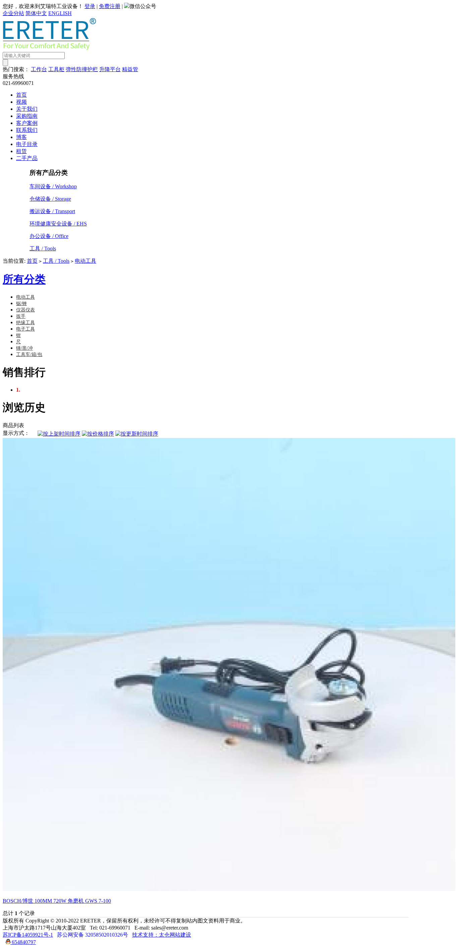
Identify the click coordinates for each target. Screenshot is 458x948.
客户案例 (27, 123)
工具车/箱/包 (29, 354)
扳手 (20, 316)
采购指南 (27, 116)
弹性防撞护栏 (82, 69)
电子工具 (25, 329)
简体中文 (36, 13)
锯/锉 (21, 303)
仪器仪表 (25, 309)
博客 (21, 137)
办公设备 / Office (49, 236)
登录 (89, 6)
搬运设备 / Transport (52, 211)
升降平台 (110, 69)
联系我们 (27, 130)
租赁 (21, 151)
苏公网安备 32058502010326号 (92, 935)
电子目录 (27, 144)
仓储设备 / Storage (50, 199)
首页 (21, 95)
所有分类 (24, 279)
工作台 (39, 69)
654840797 (23, 942)
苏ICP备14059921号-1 (28, 935)
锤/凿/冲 (24, 348)
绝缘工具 (25, 322)
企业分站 (13, 13)
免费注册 (109, 6)
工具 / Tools (43, 248)
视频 (21, 102)
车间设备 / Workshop (53, 186)
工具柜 (56, 69)
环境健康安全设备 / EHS (58, 224)
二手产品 (27, 158)
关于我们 (27, 109)
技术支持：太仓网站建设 (161, 935)
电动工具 (85, 261)
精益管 (130, 69)
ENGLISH (60, 13)
